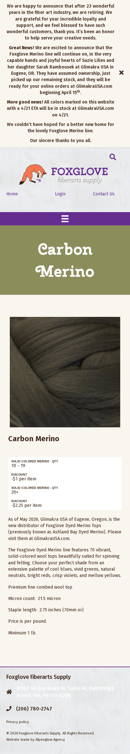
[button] (122, 73)
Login (60, 194)
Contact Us (104, 194)
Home (12, 194)
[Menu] (65, 218)
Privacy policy (17, 722)
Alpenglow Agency (50, 740)
